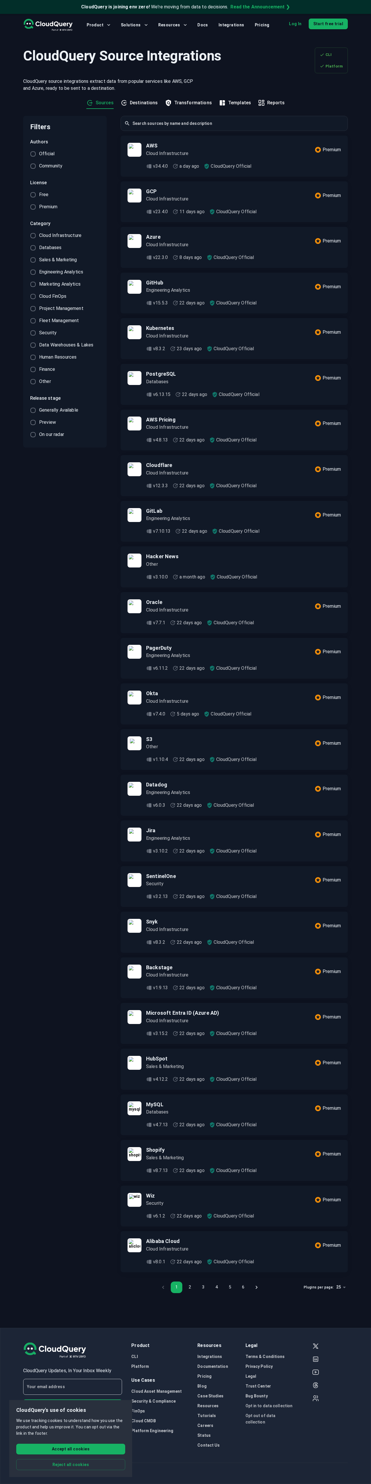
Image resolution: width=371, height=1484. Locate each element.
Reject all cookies (70, 1464)
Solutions (131, 25)
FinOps (138, 1411)
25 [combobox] (338, 1287)
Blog (201, 1386)
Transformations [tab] (193, 102)
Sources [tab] (105, 102)
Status (204, 1435)
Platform (334, 66)
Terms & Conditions (265, 1356)
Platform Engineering (152, 1430)
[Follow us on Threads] (316, 1386)
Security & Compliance (153, 1401)
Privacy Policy (259, 1366)
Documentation (212, 1366)
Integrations (231, 25)
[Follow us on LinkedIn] (316, 1360)
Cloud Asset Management (156, 1391)
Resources (169, 25)
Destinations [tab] (144, 102)
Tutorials (206, 1415)
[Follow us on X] (316, 1347)
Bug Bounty (256, 1396)
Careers (205, 1425)
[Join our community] (316, 1399)
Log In (295, 23)
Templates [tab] (239, 102)
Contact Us (208, 1445)
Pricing (262, 25)
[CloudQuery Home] (48, 25)
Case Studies (210, 1396)
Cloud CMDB (143, 1421)
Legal (251, 1376)
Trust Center (258, 1386)
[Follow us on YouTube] (316, 1373)
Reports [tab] (276, 102)
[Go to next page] (256, 1287)
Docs (202, 25)
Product (95, 25)
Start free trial (328, 23)
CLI (328, 54)
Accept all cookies (71, 1449)
